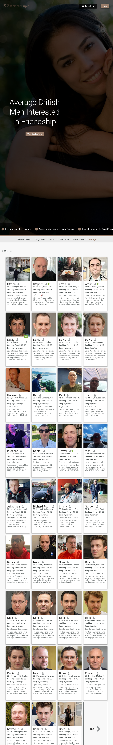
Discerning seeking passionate (17, 295)
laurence (12, 451)
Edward (90, 673)
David (10, 339)
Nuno (36, 562)
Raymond (13, 729)
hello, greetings (12, 407)
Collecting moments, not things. (69, 685)
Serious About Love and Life (95, 295)
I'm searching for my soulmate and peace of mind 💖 (69, 573)
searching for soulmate (67, 295)
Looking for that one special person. (43, 407)
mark (88, 451)
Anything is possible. (40, 573)
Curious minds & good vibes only (95, 685)
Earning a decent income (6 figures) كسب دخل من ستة (69, 740)
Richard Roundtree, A (41, 506)
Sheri (62, 729)
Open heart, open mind (41, 685)
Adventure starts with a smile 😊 (17, 685)
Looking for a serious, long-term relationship (17, 518)
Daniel (37, 451)
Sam (62, 562)
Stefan (11, 284)
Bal (35, 395)
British (52, 239)
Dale (88, 562)
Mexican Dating (23, 239)
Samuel (38, 729)
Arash (88, 284)
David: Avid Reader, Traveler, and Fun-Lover (43, 351)
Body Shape (78, 239)
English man (63, 407)
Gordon (89, 506)
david (62, 284)
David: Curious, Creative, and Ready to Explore (17, 351)
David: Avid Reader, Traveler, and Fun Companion (95, 351)
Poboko (12, 395)
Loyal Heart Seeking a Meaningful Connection (69, 518)
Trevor (63, 451)
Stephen (38, 284)
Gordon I (88, 518)
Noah (36, 673)
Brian (62, 673)
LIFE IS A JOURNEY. (40, 518)
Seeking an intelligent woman (69, 462)
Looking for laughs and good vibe (17, 573)
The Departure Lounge (41, 462)
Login (105, 6)
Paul (62, 395)
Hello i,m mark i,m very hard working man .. (95, 462)
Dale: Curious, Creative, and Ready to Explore (95, 573)
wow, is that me (90, 407)
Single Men (40, 239)
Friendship (64, 239)
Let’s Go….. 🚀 (38, 295)
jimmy (63, 506)
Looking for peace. (13, 462)
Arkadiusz (13, 506)
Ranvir (11, 562)
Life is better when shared (42, 740)
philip (88, 395)
